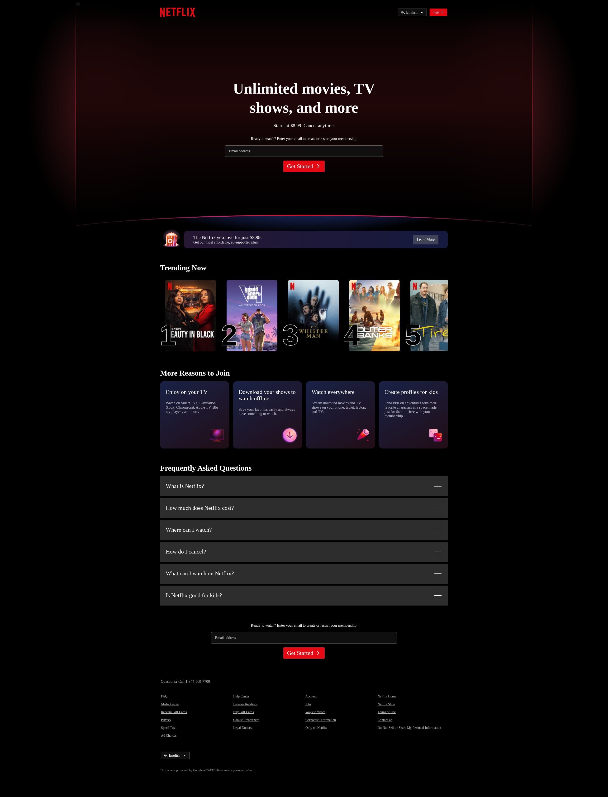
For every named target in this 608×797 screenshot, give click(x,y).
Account (311, 696)
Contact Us (385, 720)
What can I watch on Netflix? (200, 573)
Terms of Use (387, 712)
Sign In (438, 12)
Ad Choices (168, 735)
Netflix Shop (386, 704)
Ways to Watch (315, 712)
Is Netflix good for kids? (194, 595)
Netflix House (387, 696)
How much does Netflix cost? (200, 508)
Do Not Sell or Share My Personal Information (409, 728)
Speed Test (168, 728)
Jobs (308, 704)
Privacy (166, 720)
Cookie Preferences (246, 720)
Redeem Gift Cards (174, 712)
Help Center (241, 696)
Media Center (170, 704)
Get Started (300, 166)
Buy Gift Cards (243, 712)
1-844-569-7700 (197, 681)
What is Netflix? (185, 486)
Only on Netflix (316, 728)
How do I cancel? (186, 552)
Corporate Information (320, 720)
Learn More (426, 240)
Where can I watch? (189, 530)
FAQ (164, 696)
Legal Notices (242, 728)
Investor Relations (245, 704)
